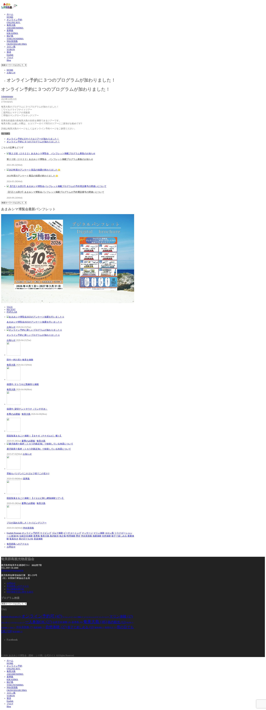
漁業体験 (97, 536)
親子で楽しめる (119, 536)
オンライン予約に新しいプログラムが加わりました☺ (33, 335)
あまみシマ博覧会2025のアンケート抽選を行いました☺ (34, 322)
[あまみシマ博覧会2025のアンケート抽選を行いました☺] (35, 317)
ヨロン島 (109, 533)
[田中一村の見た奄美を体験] (14, 355)
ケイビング (45, 533)
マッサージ (87, 533)
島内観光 (54, 536)
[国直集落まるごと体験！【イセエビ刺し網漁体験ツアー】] (14, 493)
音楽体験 (38, 539)
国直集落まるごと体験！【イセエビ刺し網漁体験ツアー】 (35, 498)
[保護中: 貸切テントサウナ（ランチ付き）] (14, 404)
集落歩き (13, 539)
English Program (14, 533)
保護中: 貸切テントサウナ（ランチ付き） (27, 409)
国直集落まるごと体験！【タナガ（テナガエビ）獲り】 (34, 436)
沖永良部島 (28, 528)
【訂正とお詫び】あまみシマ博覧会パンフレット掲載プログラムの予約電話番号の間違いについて (55, 192)
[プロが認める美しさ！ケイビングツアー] (14, 518)
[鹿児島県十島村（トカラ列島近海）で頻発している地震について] (40, 444)
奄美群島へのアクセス (18, 544)
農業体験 (99, 627)
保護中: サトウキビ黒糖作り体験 (23, 384)
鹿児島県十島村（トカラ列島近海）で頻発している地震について (39, 449)
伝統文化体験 (26, 536)
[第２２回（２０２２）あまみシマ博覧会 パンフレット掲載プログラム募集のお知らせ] (51, 153)
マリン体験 (98, 533)
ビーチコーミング (72, 533)
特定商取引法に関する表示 (20, 592)
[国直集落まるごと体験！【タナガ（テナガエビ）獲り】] (14, 431)
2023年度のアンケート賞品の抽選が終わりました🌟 (32, 176)
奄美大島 (11, 365)
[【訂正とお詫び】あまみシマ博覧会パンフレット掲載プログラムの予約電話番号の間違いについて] (56, 186)
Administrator (7, 96)
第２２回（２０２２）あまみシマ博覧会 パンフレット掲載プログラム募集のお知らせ (50, 159)
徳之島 (62, 536)
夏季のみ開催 (28, 441)
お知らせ (5, 134)
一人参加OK (13, 536)
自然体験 (106, 536)
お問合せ (11, 547)
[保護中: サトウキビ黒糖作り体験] (14, 379)
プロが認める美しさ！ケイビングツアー (27, 523)
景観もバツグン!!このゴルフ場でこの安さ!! (28, 473)
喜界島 (26, 478)
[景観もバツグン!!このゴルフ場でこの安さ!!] (14, 469)
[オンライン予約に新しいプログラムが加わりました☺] (34, 330)
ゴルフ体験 (57, 533)
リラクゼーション (123, 533)
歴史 (78, 536)
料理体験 (70, 536)
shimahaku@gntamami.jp (12, 570)
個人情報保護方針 (15, 589)
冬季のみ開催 (13, 414)
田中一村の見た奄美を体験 (20, 360)
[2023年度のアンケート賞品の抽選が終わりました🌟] (33, 170)
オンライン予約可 (31, 533)
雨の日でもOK (26, 539)
